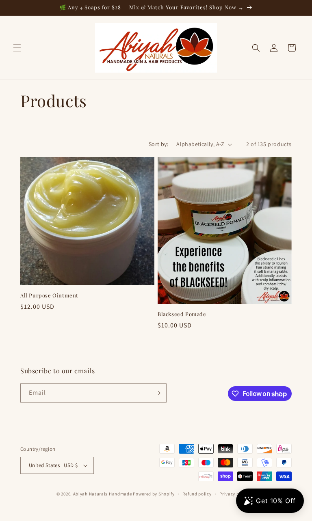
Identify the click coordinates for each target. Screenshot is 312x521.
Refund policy (196, 494)
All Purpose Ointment (49, 295)
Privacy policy (234, 494)
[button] (17, 48)
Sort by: (158, 144)
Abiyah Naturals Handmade (102, 494)
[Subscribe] (157, 393)
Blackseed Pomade (182, 314)
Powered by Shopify (154, 494)
